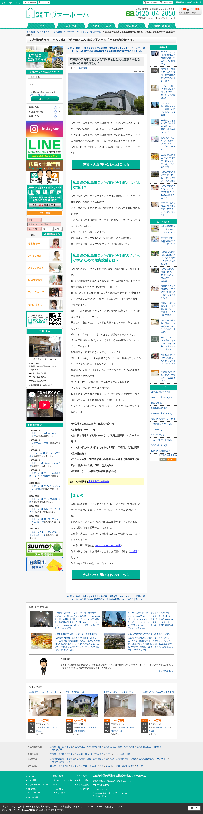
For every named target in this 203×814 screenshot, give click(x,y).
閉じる (194, 808)
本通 (122, 754)
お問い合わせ (82, 789)
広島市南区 (67, 746)
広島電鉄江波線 (57, 759)
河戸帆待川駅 (116, 731)
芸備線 (69, 761)
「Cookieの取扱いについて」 (33, 810)
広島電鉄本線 (122, 759)
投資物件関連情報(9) (160, 451)
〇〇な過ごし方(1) (159, 445)
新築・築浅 (58, 776)
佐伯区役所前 (128, 766)
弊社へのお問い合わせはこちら (106, 164)
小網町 (117, 766)
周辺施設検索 (82, 784)
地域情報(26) (156, 403)
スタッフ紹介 (82, 780)
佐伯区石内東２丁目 (38, 443)
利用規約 (32, 789)
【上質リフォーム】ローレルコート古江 (46, 692)
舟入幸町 (83, 766)
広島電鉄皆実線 (57, 761)
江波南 (53, 754)
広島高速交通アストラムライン (153, 759)
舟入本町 (79, 754)
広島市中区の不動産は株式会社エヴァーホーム (119, 775)
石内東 (93, 727)
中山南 (167, 727)
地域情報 (83, 68)
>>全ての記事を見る (167, 455)
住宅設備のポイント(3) (161, 424)
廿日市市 (157, 746)
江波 (101, 766)
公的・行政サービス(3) (161, 440)
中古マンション (60, 784)
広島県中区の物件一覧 (98, 481)
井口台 (129, 754)
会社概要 (32, 780)
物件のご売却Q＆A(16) (161, 397)
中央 (116, 754)
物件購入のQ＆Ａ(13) (160, 392)
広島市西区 (46, 727)
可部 (132, 727)
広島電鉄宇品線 (84, 759)
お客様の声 (81, 776)
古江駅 (39, 731)
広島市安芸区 (56, 749)
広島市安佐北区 (123, 727)
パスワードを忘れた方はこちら (40, 95)
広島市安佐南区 (94, 746)
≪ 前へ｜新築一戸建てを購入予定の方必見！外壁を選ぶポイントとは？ (100, 48)
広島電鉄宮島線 (100, 759)
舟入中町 (89, 754)
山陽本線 (70, 759)
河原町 (69, 754)
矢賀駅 (151, 731)
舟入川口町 (63, 766)
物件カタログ (34, 797)
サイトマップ (34, 793)
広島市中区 (55, 746)
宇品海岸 (99, 754)
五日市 (140, 766)
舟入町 (74, 766)
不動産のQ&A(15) (159, 408)
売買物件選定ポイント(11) (163, 418)
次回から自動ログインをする (44, 92)
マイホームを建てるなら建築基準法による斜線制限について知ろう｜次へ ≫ (107, 51)
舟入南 (61, 754)
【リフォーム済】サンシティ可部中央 (120, 692)
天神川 (109, 766)
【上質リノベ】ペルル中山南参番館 (157, 692)
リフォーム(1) (157, 429)
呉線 (112, 759)
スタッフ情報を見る (163, 670)
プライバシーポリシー (38, 784)
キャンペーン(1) (158, 434)
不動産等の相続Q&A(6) (161, 413)
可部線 (133, 759)
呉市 (120, 746)
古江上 (54, 727)
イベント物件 (59, 793)
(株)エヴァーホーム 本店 (108, 545)
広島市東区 (159, 727)
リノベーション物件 (62, 780)
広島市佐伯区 (85, 727)
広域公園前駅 (79, 731)
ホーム (31, 776)
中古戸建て (58, 789)
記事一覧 (140, 48)
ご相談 (133, 551)
